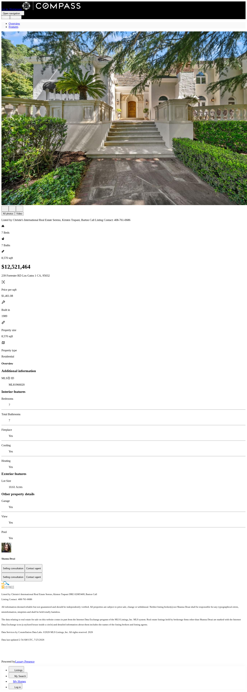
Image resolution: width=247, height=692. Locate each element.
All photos (8, 213)
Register (15, 17)
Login (5, 17)
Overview (14, 23)
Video (19, 213)
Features (13, 26)
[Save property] (12, 209)
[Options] (5, 209)
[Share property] (19, 209)
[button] (123, 118)
